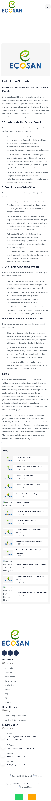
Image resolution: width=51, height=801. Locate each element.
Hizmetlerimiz (10, 681)
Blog (6, 693)
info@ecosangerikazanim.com (35, 425)
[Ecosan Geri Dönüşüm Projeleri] (8, 495)
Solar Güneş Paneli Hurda (15, 715)
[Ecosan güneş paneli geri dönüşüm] (8, 542)
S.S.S (7, 698)
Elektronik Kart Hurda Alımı (16, 720)
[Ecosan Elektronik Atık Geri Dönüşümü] (8, 566)
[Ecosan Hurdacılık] (8, 504)
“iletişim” (5, 435)
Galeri (7, 689)
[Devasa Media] (25, 787)
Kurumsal (8, 672)
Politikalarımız (10, 676)
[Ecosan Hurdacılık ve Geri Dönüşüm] (8, 513)
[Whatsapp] (11, 653)
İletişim (8, 702)
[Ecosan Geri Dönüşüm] (8, 477)
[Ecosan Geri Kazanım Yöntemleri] (8, 468)
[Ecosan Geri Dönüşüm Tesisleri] (8, 486)
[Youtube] (16, 653)
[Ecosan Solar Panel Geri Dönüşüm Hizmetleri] (8, 553)
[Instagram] (4, 653)
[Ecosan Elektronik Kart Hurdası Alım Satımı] (8, 579)
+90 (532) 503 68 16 (16, 764)
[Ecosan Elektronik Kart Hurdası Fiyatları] (8, 593)
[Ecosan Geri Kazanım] (8, 459)
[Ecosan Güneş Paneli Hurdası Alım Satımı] (8, 532)
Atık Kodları (9, 685)
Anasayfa (9, 668)
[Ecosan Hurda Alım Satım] (8, 522)
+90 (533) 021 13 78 (10, 422)
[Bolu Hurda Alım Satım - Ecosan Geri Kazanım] (19, 6)
